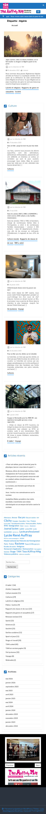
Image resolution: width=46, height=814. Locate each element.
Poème (11, 544)
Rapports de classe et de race (17, 609)
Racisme (19, 543)
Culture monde (13, 239)
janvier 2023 (10, 722)
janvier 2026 (10, 683)
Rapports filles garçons (32, 544)
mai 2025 (9, 690)
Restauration (28, 549)
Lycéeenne (8, 532)
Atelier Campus (12, 589)
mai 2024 (9, 702)
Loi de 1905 (28, 529)
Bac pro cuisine (31, 518)
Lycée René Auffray (18, 535)
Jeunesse (33, 526)
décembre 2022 (12, 726)
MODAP (22, 538)
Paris (6, 544)
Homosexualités (31, 523)
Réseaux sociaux (12, 617)
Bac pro (21, 517)
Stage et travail (12, 640)
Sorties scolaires (12, 632)
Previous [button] (9, 765)
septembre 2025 (12, 687)
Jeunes (26, 526)
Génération (7, 523)
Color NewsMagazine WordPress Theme (23, 810)
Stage (13, 551)
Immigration (14, 525)
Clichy (8, 520)
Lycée (35, 529)
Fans (28, 521)
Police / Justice (11, 605)
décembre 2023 (12, 714)
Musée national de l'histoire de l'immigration (22, 541)
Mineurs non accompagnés (11, 538)
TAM (18, 551)
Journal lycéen (11, 528)
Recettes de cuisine (10, 546)
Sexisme (6, 552)
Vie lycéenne (12, 309)
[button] (38, 11)
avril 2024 (9, 706)
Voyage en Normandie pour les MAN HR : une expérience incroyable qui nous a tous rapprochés (22, 420)
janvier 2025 (10, 698)
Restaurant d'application (13, 549)
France (33, 521)
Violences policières (11, 554)
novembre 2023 (12, 718)
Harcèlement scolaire (18, 523)
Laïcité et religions (13, 88)
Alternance (7, 518)
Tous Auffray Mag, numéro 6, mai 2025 (23, 750)
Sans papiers (37, 549)
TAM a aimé (19, 243)
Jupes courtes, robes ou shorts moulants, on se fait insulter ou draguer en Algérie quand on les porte (22, 62)
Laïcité (21, 529)
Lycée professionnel (29, 531)
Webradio (9, 660)
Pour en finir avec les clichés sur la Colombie (22, 354)
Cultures (10, 169)
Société (18, 92)
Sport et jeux (11, 636)
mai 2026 (9, 679)
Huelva (39, 523)
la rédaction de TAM (17, 67)
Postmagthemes (37, 811)
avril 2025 (9, 694)
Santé (8, 621)
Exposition (22, 521)
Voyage (21, 309)
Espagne (15, 521)
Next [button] (38, 765)
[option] (21, 16)
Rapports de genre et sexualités (18, 613)
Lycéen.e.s (15, 532)
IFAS (6, 525)
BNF (38, 517)
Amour (14, 517)
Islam (22, 526)
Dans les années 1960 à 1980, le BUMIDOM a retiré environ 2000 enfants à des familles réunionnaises (22, 216)
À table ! (11, 441)
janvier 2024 (10, 710)
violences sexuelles (24, 554)
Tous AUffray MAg (31, 551)
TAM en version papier (14, 648)
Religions (20, 546)
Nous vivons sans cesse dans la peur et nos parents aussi (21, 16)
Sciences (9, 625)
